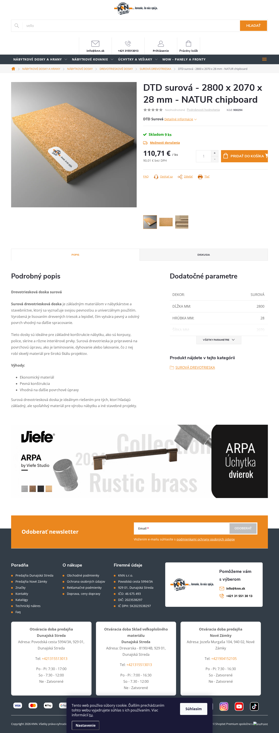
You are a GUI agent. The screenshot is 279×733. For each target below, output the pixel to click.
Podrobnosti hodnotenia (203, 110)
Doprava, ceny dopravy (83, 593)
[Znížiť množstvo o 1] (214, 159)
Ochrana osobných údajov (86, 581)
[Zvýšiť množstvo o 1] (214, 153)
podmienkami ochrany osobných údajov (206, 539)
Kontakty (21, 593)
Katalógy (21, 600)
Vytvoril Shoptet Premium (221, 724)
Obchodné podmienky (83, 575)
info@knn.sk (235, 588)
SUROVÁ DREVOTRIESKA (195, 367)
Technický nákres (28, 606)
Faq (18, 612)
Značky (20, 587)
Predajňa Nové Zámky (31, 581)
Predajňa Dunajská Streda (34, 575)
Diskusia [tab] (203, 255)
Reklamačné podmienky (84, 587)
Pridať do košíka (247, 156)
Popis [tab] (75, 255)
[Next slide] (133, 144)
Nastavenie (85, 725)
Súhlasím (193, 708)
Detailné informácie (178, 119)
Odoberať (243, 528)
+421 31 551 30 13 (239, 596)
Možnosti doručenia (165, 143)
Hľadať (253, 25)
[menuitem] (40, 59)
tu (91, 715)
